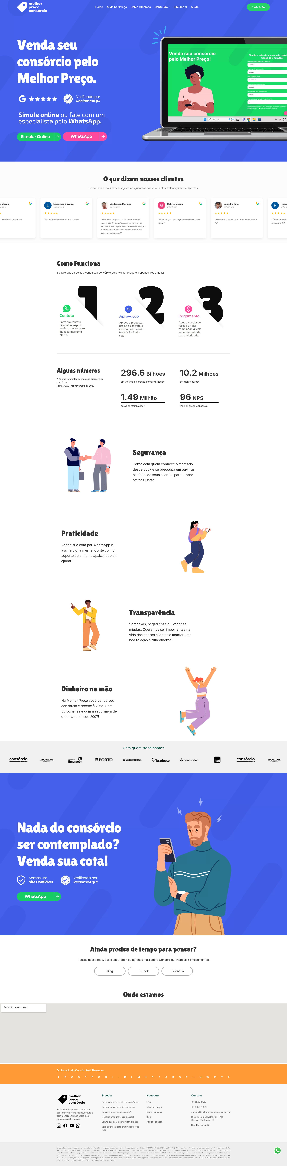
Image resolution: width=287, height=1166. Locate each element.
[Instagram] (59, 1126)
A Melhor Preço (117, 7)
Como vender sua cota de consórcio (120, 1102)
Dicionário (177, 971)
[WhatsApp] (78, 1126)
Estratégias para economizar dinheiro (120, 1122)
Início (149, 1102)
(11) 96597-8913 (199, 1107)
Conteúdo (161, 7)
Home (99, 7)
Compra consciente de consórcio (118, 1107)
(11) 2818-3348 (198, 1102)
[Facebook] (65, 1126)
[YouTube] (72, 1126)
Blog (110, 971)
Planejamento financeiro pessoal (118, 1117)
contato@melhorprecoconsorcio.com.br (211, 1112)
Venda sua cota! (154, 1122)
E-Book (144, 971)
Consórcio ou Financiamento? (116, 1112)
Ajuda (195, 7)
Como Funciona (141, 7)
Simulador (180, 7)
